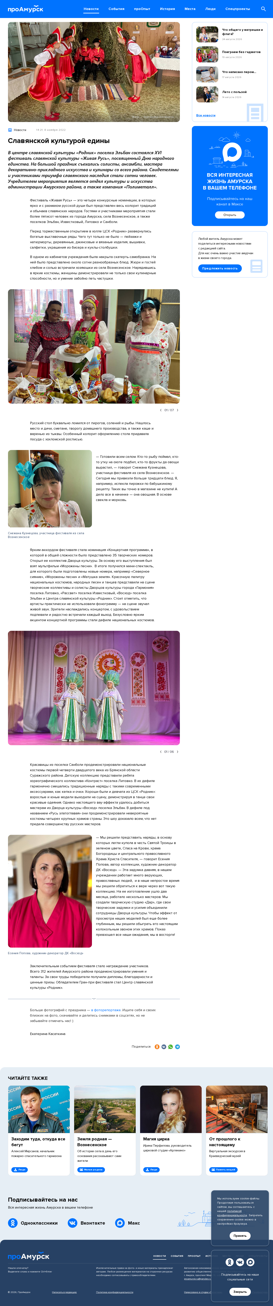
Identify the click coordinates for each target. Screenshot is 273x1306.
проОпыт (194, 1256)
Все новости (205, 115)
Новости (159, 1256)
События (177, 1256)
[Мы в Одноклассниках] (230, 1262)
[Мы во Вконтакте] (240, 1262)
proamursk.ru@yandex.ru (197, 1278)
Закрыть (240, 1292)
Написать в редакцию (64, 1292)
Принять (240, 1236)
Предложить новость (220, 268)
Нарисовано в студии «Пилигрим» (203, 1292)
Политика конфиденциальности (114, 1292)
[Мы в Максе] (250, 1262)
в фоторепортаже (106, 1010)
